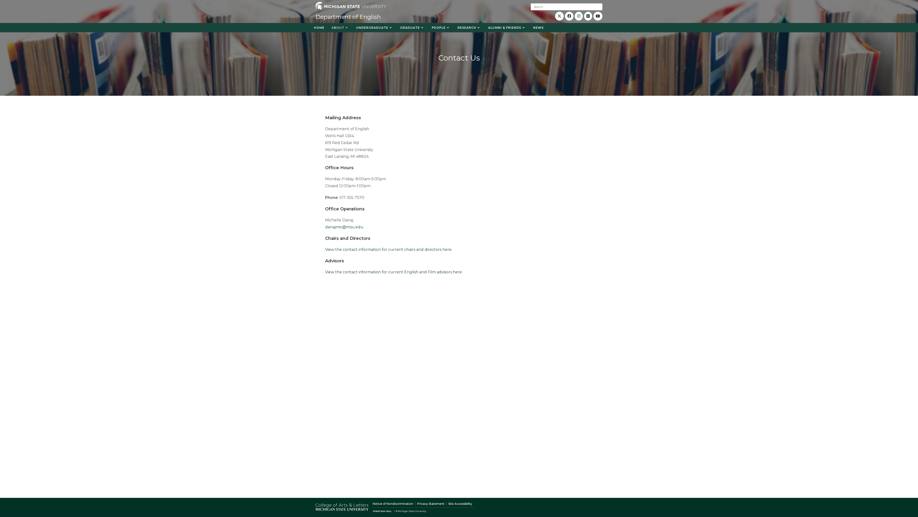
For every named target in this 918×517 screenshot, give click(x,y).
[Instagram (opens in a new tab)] (579, 16)
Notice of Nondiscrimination (393, 504)
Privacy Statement (430, 504)
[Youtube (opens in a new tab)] (597, 16)
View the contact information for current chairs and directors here (388, 249)
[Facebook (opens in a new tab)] (569, 16)
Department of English (348, 16)
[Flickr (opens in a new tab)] (588, 16)
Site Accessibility (460, 504)
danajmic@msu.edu (344, 227)
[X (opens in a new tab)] (559, 16)
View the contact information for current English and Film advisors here (394, 272)
